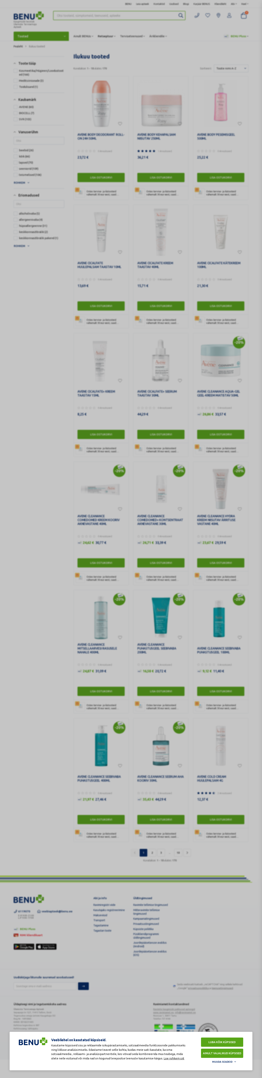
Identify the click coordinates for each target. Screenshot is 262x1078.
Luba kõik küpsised (222, 1042)
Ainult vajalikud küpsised (222, 1053)
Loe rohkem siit (174, 1058)
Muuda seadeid (222, 1061)
